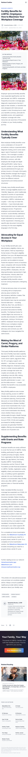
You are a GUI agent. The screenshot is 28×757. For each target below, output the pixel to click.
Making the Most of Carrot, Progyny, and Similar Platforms (12, 64)
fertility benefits (5, 594)
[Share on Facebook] (10, 625)
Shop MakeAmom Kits (14, 650)
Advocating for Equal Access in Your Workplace (11, 61)
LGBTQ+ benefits (5, 596)
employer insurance (15, 594)
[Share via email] (13, 625)
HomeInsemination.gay (8, 562)
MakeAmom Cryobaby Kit (17, 534)
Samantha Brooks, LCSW (10, 25)
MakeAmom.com (6, 564)
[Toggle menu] (25, 2)
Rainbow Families (6, 2)
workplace (14, 596)
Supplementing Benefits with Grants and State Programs (14, 67)
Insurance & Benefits (7, 8)
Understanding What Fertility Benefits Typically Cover (11, 57)
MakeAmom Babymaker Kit (18, 544)
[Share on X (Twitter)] (6, 625)
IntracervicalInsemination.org (10, 567)
